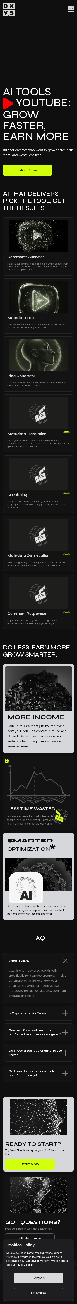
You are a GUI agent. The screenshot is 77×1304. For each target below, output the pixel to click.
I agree (38, 1278)
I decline (38, 1293)
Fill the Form (30, 1238)
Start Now (27, 170)
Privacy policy (24, 1264)
